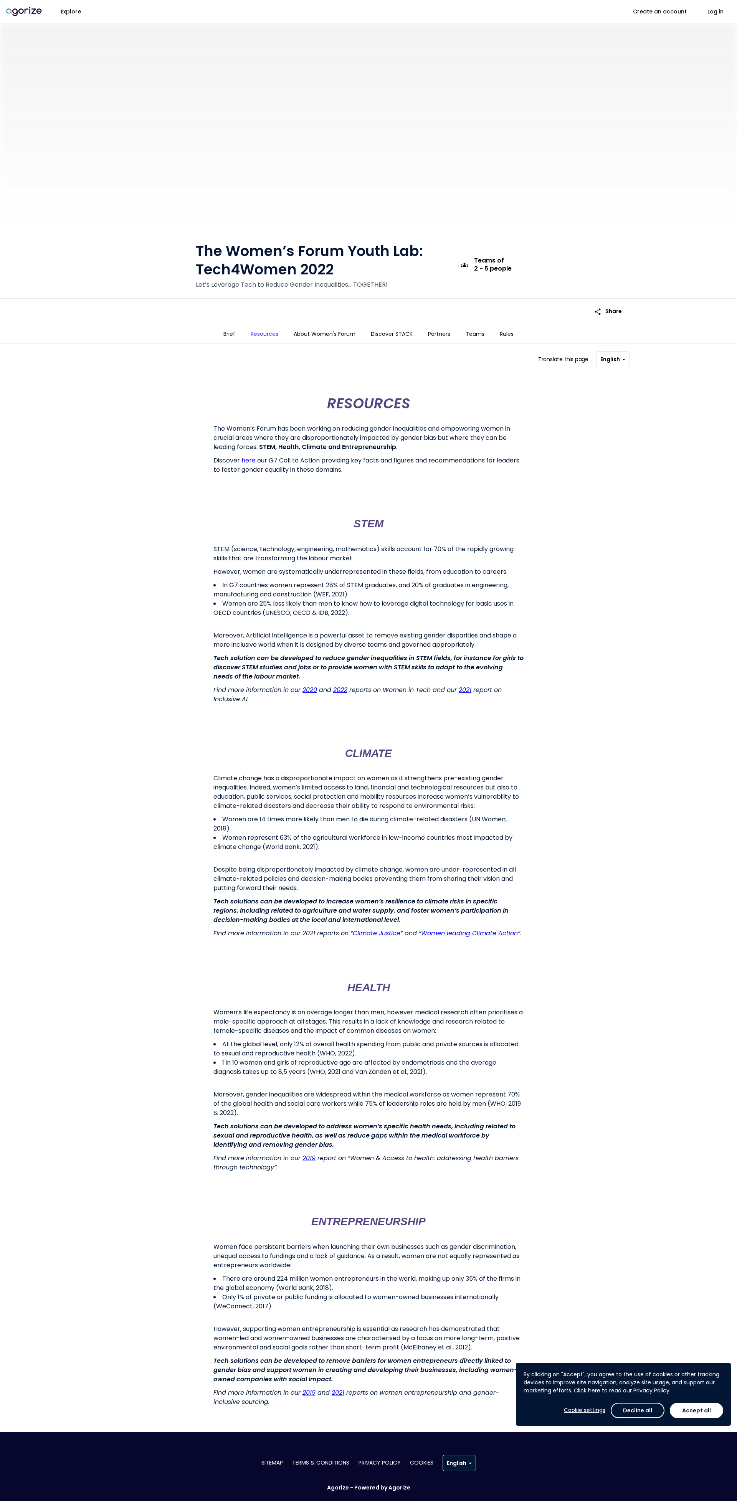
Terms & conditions (320, 1462)
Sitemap (272, 1462)
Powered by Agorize (382, 1487)
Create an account (660, 11)
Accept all (696, 1410)
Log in (715, 11)
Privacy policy (380, 1462)
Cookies (421, 1462)
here (594, 1390)
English (610, 359)
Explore (71, 11)
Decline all (637, 1410)
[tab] (229, 333)
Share (608, 311)
